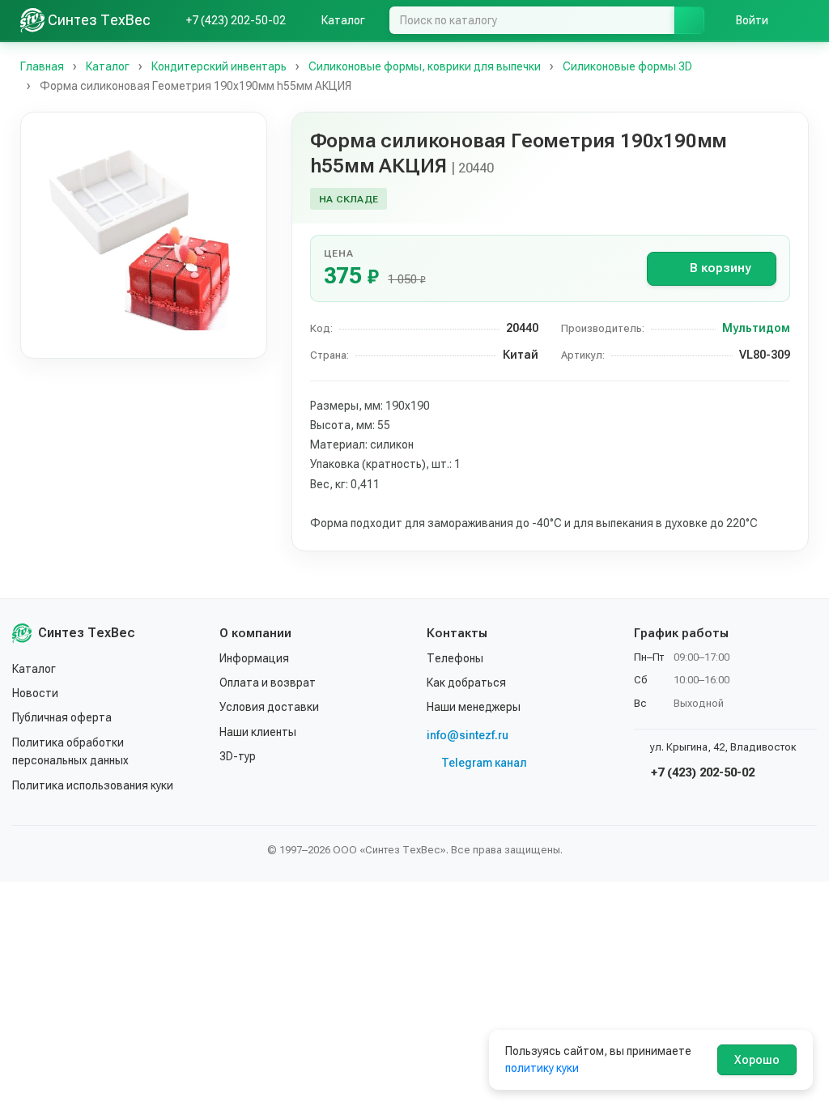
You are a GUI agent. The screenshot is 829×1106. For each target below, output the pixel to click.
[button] (143, 235)
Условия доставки (269, 706)
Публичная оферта (62, 717)
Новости (35, 693)
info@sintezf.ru (467, 735)
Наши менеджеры (474, 706)
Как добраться (466, 682)
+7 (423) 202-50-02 (701, 772)
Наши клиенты (257, 731)
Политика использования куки (92, 785)
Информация (254, 658)
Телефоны (455, 658)
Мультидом (756, 327)
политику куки (542, 1067)
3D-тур (237, 756)
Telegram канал (484, 762)
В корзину (720, 268)
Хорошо (757, 1059)
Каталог (34, 668)
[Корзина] (800, 20)
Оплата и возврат (267, 682)
